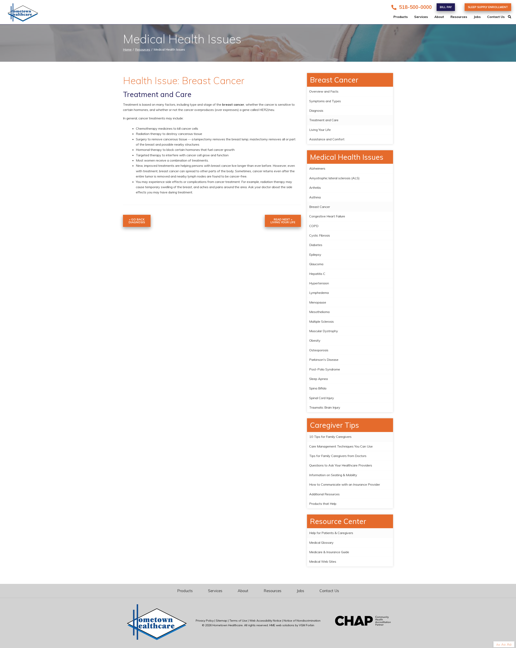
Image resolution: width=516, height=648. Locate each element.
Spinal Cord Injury (321, 398)
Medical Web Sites (322, 561)
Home (127, 49)
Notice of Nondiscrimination (302, 620)
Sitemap (221, 620)
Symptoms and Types (325, 101)
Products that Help (322, 504)
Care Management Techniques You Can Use (341, 446)
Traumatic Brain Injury (324, 407)
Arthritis (315, 188)
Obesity (314, 340)
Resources (458, 17)
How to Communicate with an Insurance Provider (344, 484)
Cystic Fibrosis (319, 235)
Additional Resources (324, 494)
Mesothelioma (319, 312)
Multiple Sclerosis (321, 321)
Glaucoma (316, 264)
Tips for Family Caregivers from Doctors (337, 456)
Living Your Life (320, 130)
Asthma (315, 197)
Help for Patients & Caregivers (331, 533)
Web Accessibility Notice (265, 620)
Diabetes (315, 245)
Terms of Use (238, 620)
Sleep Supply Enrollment (488, 7)
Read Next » (282, 221)
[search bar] (512, 17)
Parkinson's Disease (323, 360)
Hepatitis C (317, 274)
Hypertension (319, 283)
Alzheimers (317, 168)
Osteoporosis (318, 350)
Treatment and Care (323, 120)
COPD (313, 226)
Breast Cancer (319, 207)
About (439, 17)
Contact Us (496, 17)
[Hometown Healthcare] (20, 13)
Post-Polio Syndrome (324, 369)
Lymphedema (319, 293)
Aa (498, 644)
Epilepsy (315, 255)
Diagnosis (316, 111)
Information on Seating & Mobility (333, 475)
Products (400, 17)
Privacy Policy (205, 620)
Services (421, 17)
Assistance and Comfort (326, 139)
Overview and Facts (323, 91)
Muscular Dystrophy (323, 331)
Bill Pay (446, 7)
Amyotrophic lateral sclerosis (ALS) (334, 178)
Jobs (477, 17)
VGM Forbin (306, 625)
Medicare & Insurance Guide (329, 552)
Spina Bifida (317, 388)
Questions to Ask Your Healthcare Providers (340, 465)
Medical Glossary (321, 543)
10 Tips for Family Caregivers (330, 437)
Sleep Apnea (318, 379)
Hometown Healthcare (227, 625)
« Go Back (137, 221)
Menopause (317, 302)
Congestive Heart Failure (327, 216)
